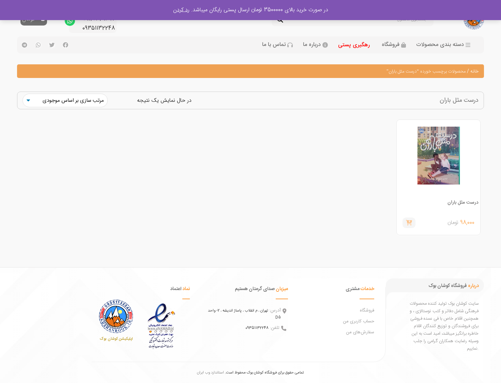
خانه (474, 71)
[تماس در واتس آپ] (70, 22)
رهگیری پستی (354, 45)
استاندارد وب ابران (210, 372)
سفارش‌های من (360, 332)
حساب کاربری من (358, 321)
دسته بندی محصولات (440, 45)
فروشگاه (390, 45)
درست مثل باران (463, 202)
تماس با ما (274, 45)
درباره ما (312, 45)
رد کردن (181, 10)
